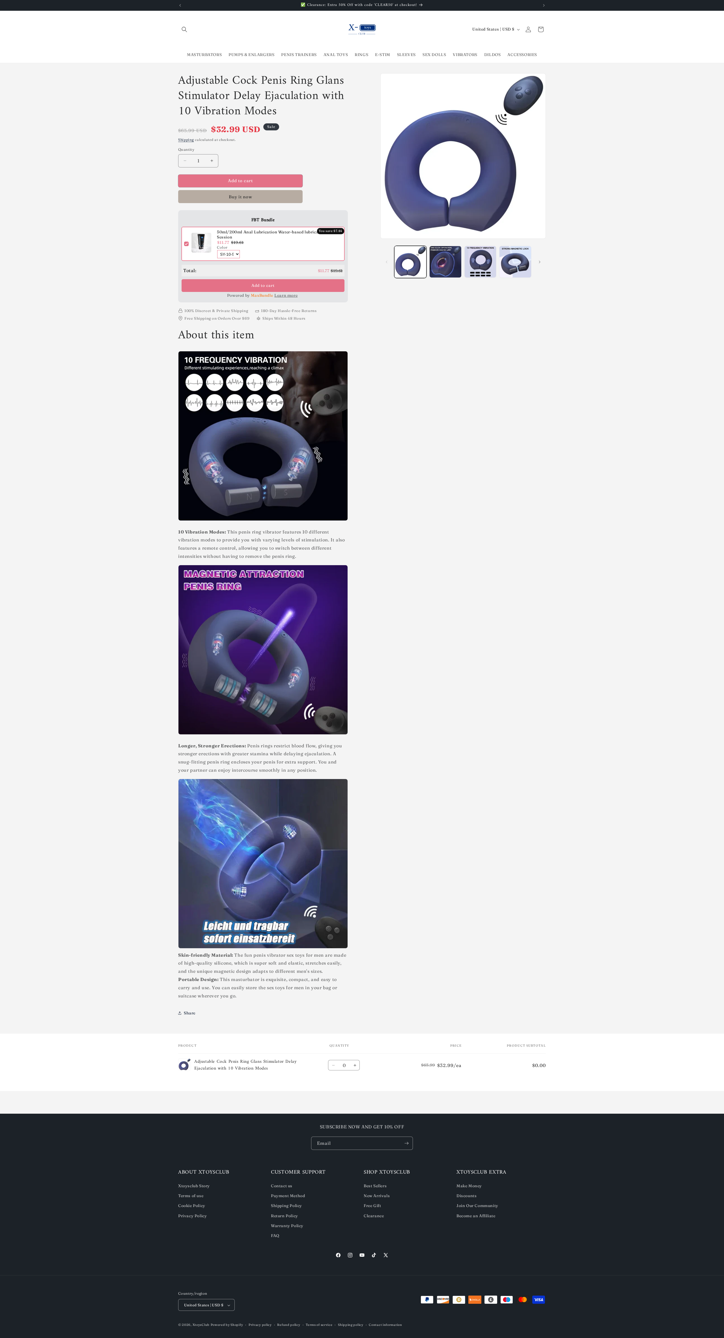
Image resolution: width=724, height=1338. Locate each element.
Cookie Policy (191, 1205)
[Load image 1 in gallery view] (410, 262)
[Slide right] (539, 262)
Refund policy (288, 1325)
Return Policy (284, 1215)
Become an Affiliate (475, 1215)
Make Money (469, 1185)
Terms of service (319, 1325)
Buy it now (240, 196)
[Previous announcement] (180, 5)
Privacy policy (260, 1325)
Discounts (466, 1195)
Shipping (186, 139)
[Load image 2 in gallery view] (445, 262)
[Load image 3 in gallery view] (480, 262)
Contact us (281, 1185)
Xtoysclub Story (194, 1185)
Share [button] (189, 1013)
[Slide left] (386, 262)
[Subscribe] (406, 1143)
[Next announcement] (544, 5)
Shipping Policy (286, 1205)
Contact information (385, 1325)
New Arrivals (377, 1195)
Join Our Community (477, 1205)
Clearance (374, 1215)
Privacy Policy (192, 1215)
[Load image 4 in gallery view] (515, 262)
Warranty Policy (287, 1225)
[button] (184, 29)
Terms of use (190, 1195)
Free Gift (372, 1205)
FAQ (275, 1235)
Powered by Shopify (227, 1325)
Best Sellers (375, 1185)
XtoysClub (201, 1325)
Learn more (286, 295)
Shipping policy (350, 1325)
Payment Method (288, 1195)
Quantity (186, 149)
